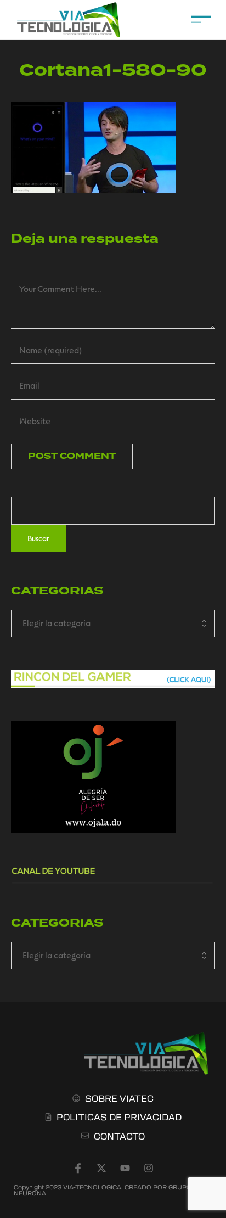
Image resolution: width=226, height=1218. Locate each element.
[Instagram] (149, 1168)
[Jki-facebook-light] (78, 1168)
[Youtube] (125, 1168)
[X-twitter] (101, 1168)
